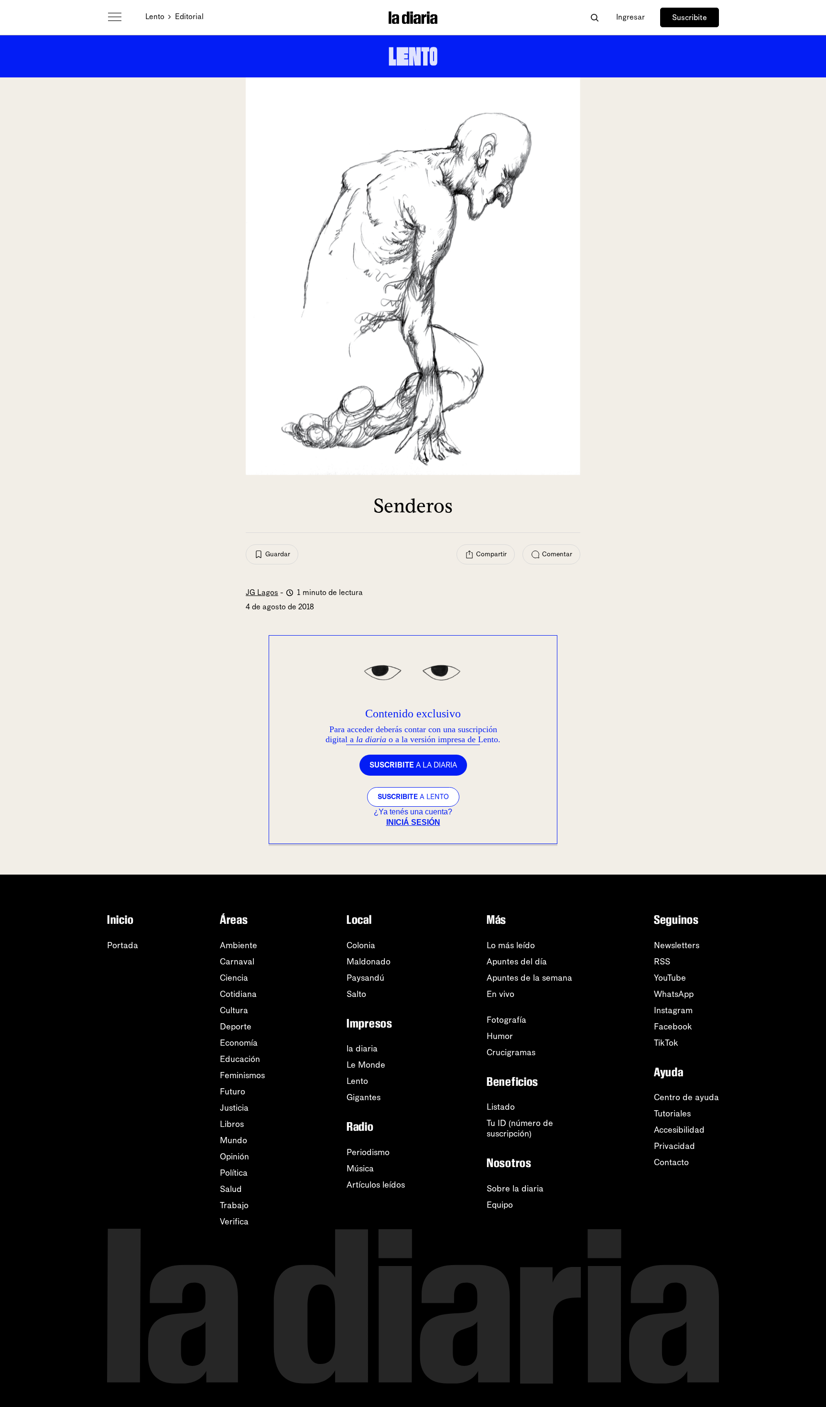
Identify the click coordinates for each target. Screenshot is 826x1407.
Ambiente (238, 945)
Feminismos (242, 1075)
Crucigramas (511, 1052)
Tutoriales (672, 1113)
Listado (501, 1107)
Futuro (232, 1091)
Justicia (234, 1108)
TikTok (666, 1043)
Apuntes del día (517, 961)
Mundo (233, 1140)
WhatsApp (674, 994)
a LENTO (413, 796)
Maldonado (369, 961)
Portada (122, 945)
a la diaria (413, 764)
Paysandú (365, 978)
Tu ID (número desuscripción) (520, 1128)
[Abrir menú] (114, 17)
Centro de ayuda (686, 1097)
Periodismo (368, 1152)
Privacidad (674, 1146)
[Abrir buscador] (594, 17)
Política (234, 1173)
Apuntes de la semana (529, 978)
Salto (356, 994)
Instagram (673, 1010)
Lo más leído (511, 945)
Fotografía (506, 1020)
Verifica (234, 1221)
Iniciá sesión (413, 822)
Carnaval (237, 961)
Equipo (500, 1205)
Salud (231, 1189)
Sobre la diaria (515, 1188)
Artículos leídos (376, 1185)
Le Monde (366, 1065)
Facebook (673, 1026)
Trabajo (234, 1205)
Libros (232, 1124)
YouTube (670, 978)
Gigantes (363, 1097)
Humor (500, 1036)
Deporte (235, 1026)
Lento (154, 16)
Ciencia (234, 978)
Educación (240, 1059)
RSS (662, 961)
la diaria (362, 1048)
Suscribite (689, 17)
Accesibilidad (679, 1130)
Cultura (234, 1010)
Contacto (671, 1162)
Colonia (361, 945)
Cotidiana (238, 994)
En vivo (500, 994)
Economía (239, 1043)
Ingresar (630, 17)
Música (360, 1168)
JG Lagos (262, 592)
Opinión (234, 1156)
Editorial (189, 16)
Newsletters (676, 945)
